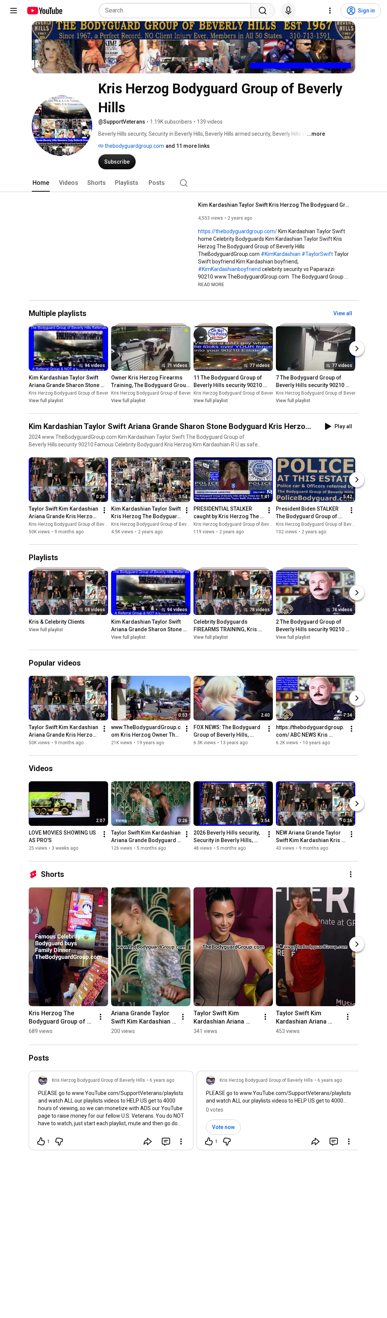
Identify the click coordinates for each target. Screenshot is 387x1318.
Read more (211, 284)
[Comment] (165, 1141)
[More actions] (104, 510)
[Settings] (329, 10)
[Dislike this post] (59, 1141)
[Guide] (13, 10)
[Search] (263, 10)
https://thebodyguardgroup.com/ (237, 231)
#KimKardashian (280, 254)
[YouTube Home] (44, 10)
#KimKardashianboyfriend (229, 269)
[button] (211, 284)
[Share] (147, 1141)
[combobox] (177, 10)
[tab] (41, 183)
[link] (111, 1113)
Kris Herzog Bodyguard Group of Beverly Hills (75, 393)
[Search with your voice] (288, 10)
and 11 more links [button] (188, 146)
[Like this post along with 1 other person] (41, 1141)
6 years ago (162, 1080)
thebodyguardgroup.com (134, 146)
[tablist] (193, 183)
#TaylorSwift (317, 254)
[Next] (356, 348)
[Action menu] (181, 1141)
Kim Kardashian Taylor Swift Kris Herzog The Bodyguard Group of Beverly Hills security (274, 205)
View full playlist (46, 400)
